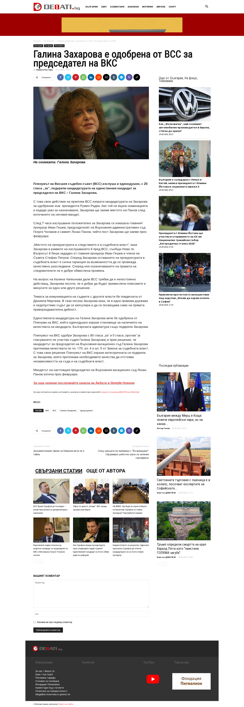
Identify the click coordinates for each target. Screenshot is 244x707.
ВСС (54, 410)
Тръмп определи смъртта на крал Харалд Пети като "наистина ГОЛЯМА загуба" (181, 548)
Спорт (172, 6)
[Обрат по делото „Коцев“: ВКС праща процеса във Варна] (91, 491)
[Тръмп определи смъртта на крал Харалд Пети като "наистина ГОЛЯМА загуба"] (184, 520)
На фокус (48, 46)
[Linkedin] (91, 77)
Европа (161, 6)
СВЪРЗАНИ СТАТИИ (58, 471)
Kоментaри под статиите (49, 687)
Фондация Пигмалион (47, 684)
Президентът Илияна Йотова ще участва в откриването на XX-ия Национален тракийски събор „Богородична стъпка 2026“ (181, 238)
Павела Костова (44, 69)
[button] (207, 6)
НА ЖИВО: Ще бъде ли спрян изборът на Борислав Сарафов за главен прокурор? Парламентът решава (130, 509)
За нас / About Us (45, 671)
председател (86, 410)
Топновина (59, 46)
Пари (160, 474)
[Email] (106, 77)
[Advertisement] (91, 173)
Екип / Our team (44, 674)
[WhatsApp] (83, 77)
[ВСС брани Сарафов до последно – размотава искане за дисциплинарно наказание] (51, 491)
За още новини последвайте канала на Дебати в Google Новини (84, 382)
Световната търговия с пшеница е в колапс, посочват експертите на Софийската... (183, 484)
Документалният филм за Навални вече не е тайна (58, 452)
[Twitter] (68, 77)
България (91, 6)
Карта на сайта (66, 704)
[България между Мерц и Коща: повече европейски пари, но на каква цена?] (184, 391)
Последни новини (166, 539)
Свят (104, 6)
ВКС (47, 410)
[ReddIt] (98, 77)
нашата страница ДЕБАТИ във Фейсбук (120, 391)
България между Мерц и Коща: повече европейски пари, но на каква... (180, 420)
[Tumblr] (114, 77)
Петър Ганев (163, 428)
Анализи (133, 6)
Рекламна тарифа (45, 677)
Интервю (147, 6)
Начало (37, 41)
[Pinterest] (75, 77)
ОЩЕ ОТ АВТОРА (105, 471)
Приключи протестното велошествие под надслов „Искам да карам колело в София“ (184, 298)
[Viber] (129, 77)
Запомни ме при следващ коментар (54, 622)
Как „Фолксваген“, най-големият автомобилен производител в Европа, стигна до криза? (184, 127)
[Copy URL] (136, 77)
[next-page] (41, 562)
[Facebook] (60, 77)
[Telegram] (121, 77)
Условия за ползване (47, 681)
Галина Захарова (68, 410)
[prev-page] (35, 562)
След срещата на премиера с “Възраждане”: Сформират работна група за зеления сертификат (123, 454)
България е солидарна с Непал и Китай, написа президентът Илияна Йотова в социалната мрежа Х (182, 183)
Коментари (117, 6)
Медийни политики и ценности (52, 694)
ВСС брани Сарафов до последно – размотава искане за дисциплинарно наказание (50, 509)
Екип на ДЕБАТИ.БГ (166, 492)
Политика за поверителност (51, 691)
